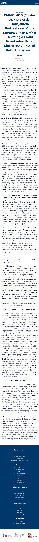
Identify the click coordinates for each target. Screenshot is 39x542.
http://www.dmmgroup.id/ (10, 376)
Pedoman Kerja (20, 482)
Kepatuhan (19, 480)
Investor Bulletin (19, 491)
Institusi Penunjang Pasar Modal (19, 460)
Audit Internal (19, 478)
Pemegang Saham (19, 497)
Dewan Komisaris (19, 469)
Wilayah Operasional (19, 456)
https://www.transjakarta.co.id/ (24, 439)
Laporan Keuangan (19, 493)
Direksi (19, 471)
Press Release (19, 506)
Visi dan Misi (19, 458)
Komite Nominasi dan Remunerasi (19, 477)
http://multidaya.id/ (15, 305)
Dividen (19, 490)
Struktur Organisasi (19, 467)
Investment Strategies (19, 514)
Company (19, 512)
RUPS (19, 499)
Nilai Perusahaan (19, 454)
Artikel (19, 508)
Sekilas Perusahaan (20, 453)
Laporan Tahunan (19, 495)
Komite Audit (19, 475)
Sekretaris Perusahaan (19, 473)
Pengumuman (19, 510)
